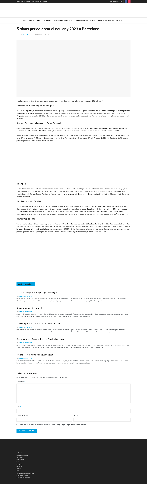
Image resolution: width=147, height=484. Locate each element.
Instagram (19, 464)
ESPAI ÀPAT (93, 20)
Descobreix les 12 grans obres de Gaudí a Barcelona (40, 339)
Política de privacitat (22, 455)
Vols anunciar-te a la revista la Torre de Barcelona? (29, 1)
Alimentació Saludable (81, 20)
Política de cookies (22, 453)
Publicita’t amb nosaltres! (106, 20)
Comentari (20, 382)
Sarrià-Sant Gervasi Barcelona (25, 473)
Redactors (19, 462)
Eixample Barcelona (22, 475)
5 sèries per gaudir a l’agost (29, 308)
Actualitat (31, 20)
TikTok (18, 471)
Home (24, 20)
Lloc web (76, 416)
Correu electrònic (23, 416)
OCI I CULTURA (47, 20)
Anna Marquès (27, 35)
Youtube (18, 468)
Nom (18, 407)
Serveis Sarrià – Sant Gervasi (63, 20)
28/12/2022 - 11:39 (40, 35)
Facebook (19, 466)
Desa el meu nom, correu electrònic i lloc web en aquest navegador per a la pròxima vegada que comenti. (53, 425)
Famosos (39, 20)
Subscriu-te (19, 457)
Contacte (45, 1)
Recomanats (20, 459)
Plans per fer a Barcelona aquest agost (34, 354)
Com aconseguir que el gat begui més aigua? (37, 292)
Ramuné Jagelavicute (25, 296)
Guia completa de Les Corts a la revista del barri (38, 323)
